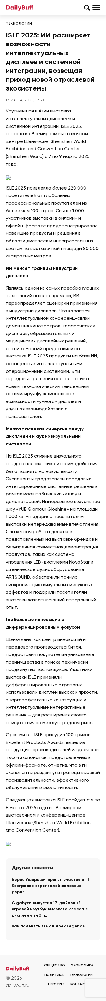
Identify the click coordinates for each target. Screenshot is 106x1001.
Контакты (79, 984)
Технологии (19, 23)
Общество (54, 965)
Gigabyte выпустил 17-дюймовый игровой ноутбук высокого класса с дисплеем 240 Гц (50, 909)
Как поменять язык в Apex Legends (48, 926)
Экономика (82, 965)
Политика (54, 975)
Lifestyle (56, 984)
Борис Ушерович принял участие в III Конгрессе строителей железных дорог (50, 886)
